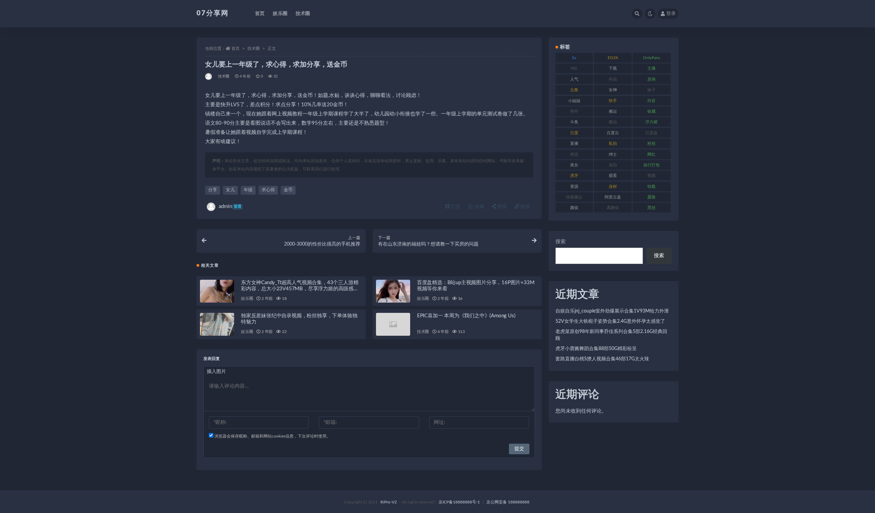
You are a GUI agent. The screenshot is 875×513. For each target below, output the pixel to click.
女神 (613, 90)
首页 (260, 13)
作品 (613, 79)
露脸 (651, 197)
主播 (651, 68)
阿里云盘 (613, 197)
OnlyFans (651, 58)
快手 (613, 101)
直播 (574, 143)
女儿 (230, 190)
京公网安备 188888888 (507, 502)
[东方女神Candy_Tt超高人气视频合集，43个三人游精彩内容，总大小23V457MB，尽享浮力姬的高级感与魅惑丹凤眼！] (217, 291)
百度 (574, 133)
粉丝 (651, 143)
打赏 (454, 206)
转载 (651, 186)
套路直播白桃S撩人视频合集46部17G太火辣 (602, 359)
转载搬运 (574, 197)
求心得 (268, 190)
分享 (212, 190)
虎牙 (574, 176)
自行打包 (651, 165)
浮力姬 (651, 122)
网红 (651, 154)
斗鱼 (574, 122)
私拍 (613, 143)
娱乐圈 (280, 13)
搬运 (613, 111)
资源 (574, 186)
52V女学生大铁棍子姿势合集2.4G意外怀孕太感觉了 (610, 321)
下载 (613, 68)
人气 (574, 79)
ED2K (613, 58)
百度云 (613, 133)
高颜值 (613, 208)
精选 (574, 154)
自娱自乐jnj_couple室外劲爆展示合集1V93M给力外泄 (612, 311)
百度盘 (651, 133)
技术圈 (303, 13)
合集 (574, 90)
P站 (574, 68)
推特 (574, 111)
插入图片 (216, 371)
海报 (501, 206)
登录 (671, 13)
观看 (613, 176)
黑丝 (651, 208)
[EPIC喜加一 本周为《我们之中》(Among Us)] (393, 324)
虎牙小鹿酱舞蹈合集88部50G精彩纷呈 (596, 348)
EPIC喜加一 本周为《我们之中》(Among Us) (466, 315)
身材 (613, 186)
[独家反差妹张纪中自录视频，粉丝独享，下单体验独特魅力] (217, 324)
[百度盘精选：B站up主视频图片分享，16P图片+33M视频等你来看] (393, 291)
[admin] (209, 76)
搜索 (560, 241)
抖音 (651, 101)
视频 (651, 176)
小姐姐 (574, 101)
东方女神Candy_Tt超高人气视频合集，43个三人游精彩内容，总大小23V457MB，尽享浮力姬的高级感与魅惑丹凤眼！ (300, 288)
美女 (574, 165)
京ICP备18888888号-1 (459, 502)
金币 (288, 190)
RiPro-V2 (388, 502)
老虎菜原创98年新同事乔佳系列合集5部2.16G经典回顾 (611, 335)
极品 (613, 122)
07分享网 (213, 13)
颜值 (574, 208)
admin (230, 206)
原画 (651, 79)
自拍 (613, 165)
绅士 (613, 154)
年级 (248, 190)
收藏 (478, 206)
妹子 (651, 90)
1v (574, 58)
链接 (524, 206)
